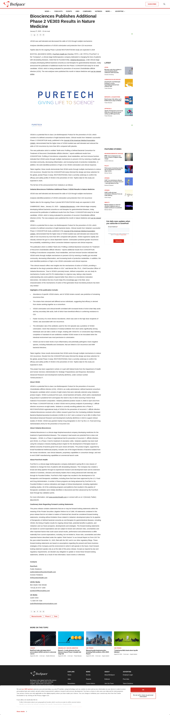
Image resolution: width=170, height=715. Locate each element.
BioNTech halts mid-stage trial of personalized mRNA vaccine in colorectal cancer (43, 652)
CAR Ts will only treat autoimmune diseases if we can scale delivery (113, 194)
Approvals (108, 108)
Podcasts (58, 11)
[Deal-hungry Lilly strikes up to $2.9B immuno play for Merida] (129, 100)
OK (143, 690)
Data (55, 616)
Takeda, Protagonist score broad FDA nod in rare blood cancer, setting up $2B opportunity (113, 112)
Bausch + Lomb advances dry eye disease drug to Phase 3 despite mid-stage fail (69, 652)
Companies (87, 11)
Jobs (77, 11)
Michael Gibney (108, 173)
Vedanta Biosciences (77, 60)
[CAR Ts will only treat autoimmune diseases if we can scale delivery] (129, 194)
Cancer (32, 648)
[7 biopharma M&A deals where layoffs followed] (127, 638)
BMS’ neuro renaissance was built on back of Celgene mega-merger (113, 157)
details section (77, 707)
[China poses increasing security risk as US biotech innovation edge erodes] (129, 169)
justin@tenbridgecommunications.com (43, 603)
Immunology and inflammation (68, 648)
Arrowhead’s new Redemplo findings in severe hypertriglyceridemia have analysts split (112, 84)
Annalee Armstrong (109, 74)
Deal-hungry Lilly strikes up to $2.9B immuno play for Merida (112, 99)
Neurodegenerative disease (113, 153)
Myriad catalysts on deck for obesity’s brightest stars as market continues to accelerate (113, 206)
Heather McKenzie (108, 160)
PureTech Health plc (60, 54)
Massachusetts (37, 616)
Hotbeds (98, 11)
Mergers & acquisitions (112, 97)
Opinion (106, 178)
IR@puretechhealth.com (38, 578)
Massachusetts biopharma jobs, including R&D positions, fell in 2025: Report (97, 652)
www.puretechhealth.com (58, 497)
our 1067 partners (27, 689)
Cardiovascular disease (112, 79)
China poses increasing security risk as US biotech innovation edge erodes (113, 169)
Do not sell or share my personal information (143, 695)
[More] (50, 11)
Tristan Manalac (108, 88)
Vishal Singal (107, 197)
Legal (106, 67)
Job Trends (89, 648)
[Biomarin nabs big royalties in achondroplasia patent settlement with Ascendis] (129, 71)
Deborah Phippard (108, 185)
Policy (106, 165)
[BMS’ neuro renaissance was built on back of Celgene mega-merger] (129, 157)
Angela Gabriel (105, 656)
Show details (21, 711)
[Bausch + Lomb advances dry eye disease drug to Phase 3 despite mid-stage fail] (71, 638)
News (47, 11)
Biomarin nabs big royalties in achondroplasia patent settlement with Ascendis (112, 71)
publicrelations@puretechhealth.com (43, 572)
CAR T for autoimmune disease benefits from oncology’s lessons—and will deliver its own (113, 181)
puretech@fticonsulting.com (40, 591)
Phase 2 (48, 616)
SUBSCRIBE (152, 4)
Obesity (107, 202)
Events (69, 11)
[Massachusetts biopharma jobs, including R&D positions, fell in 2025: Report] (99, 638)
